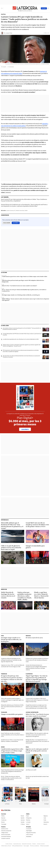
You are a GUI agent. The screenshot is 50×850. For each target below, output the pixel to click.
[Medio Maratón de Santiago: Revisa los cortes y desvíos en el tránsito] (8, 605)
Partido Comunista (20, 210)
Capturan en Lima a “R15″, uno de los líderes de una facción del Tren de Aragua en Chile (12, 665)
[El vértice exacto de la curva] (37, 649)
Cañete (25, 210)
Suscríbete (16, 223)
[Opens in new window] (34, 802)
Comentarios (11, 66)
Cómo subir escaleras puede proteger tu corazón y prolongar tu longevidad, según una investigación (12, 700)
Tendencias (4, 674)
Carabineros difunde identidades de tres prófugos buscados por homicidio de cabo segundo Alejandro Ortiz (11, 660)
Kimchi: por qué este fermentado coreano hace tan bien (37, 777)
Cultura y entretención (32, 712)
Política (3, 14)
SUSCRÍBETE (25, 429)
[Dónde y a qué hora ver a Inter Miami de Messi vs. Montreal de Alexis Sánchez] (41, 605)
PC (14, 210)
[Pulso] (20, 802)
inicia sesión (6, 223)
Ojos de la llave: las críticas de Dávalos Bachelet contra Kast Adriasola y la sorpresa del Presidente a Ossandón (21, 356)
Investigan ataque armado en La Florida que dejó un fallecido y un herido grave (21, 295)
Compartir (4, 66)
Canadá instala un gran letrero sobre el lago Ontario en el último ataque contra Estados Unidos (24, 276)
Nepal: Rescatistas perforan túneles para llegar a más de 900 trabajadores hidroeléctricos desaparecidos (23, 281)
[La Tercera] (7, 802)
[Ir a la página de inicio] (25, 8)
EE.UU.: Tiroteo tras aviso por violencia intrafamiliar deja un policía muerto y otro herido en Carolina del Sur (24, 290)
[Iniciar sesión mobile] (48, 8)
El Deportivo (29, 674)
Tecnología (4, 712)
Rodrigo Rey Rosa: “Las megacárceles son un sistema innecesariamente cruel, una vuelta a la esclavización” (37, 741)
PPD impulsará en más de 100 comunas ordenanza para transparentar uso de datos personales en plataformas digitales (21, 351)
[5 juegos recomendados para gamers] (37, 557)
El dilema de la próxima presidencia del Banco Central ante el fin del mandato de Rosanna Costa (37, 660)
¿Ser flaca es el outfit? (31, 770)
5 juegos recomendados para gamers (35, 546)
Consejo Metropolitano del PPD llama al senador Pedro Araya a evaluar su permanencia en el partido (22, 334)
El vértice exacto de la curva (34, 637)
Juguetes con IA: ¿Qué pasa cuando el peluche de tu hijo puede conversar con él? (37, 750)
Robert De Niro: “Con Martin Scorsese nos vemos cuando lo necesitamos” (19, 285)
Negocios (28, 635)
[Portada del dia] (25, 409)
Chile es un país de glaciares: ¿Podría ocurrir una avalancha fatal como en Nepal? (11, 547)
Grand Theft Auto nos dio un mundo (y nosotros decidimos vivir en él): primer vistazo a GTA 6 (37, 524)
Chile (2, 635)
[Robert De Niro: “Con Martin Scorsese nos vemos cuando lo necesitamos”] (37, 724)
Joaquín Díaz (9, 33)
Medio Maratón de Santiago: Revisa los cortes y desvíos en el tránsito (8, 595)
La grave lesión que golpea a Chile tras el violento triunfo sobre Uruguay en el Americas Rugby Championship (37, 700)
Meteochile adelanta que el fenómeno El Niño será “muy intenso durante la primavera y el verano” (12, 525)
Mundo (3, 747)
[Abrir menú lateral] (2, 8)
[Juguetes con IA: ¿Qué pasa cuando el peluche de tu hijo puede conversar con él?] (37, 760)
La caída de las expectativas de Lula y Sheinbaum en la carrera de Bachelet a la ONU (21, 339)
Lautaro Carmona (10, 210)
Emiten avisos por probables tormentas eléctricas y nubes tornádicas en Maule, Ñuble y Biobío (25, 596)
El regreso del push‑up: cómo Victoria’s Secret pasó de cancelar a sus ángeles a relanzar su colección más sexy (11, 678)
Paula (27, 747)
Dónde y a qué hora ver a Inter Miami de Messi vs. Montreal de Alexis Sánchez (41, 595)
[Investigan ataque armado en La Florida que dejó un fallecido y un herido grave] (12, 649)
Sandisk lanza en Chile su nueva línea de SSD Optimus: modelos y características (12, 740)
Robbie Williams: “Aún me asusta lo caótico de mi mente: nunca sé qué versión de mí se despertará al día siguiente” (25, 299)
